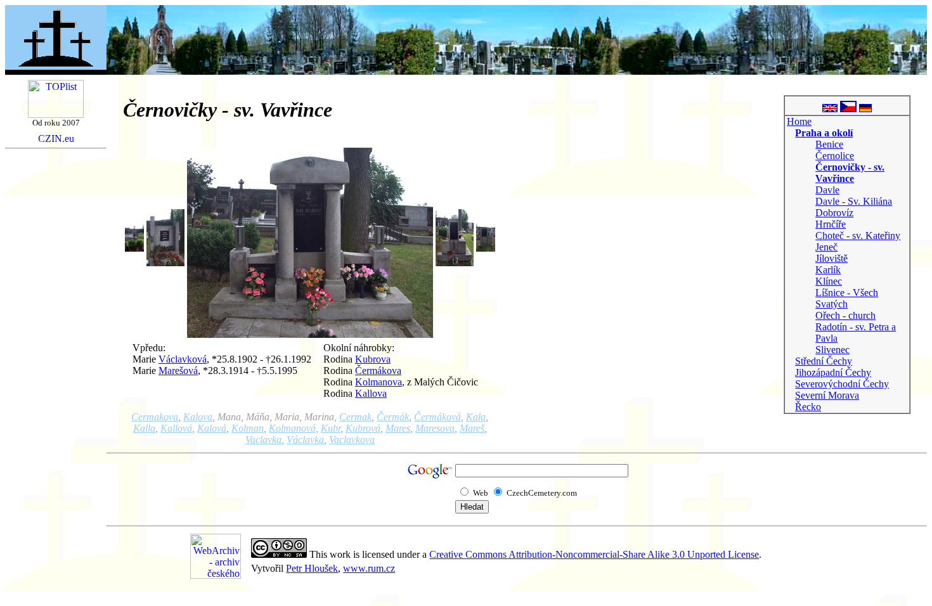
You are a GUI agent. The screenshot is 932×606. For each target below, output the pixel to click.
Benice (829, 144)
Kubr (330, 428)
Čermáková (437, 416)
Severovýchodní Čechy (842, 383)
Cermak (355, 416)
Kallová (176, 428)
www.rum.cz (369, 568)
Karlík (828, 269)
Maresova (435, 428)
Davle (827, 189)
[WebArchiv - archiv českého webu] (215, 575)
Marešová (178, 370)
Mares (397, 428)
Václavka (305, 439)
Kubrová (363, 428)
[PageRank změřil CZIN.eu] (55, 139)
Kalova (197, 416)
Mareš (472, 428)
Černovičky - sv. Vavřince (849, 173)
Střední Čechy (823, 361)
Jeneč (826, 247)
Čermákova (378, 370)
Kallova (371, 393)
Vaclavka (263, 439)
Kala (476, 416)
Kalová (211, 428)
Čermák (393, 416)
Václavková (183, 359)
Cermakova (154, 416)
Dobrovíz (834, 212)
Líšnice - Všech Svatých (846, 298)
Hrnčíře (830, 224)
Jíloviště (831, 258)
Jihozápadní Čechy (833, 372)
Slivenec (832, 349)
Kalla (144, 428)
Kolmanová (292, 428)
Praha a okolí (824, 132)
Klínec (828, 281)
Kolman (247, 428)
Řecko (808, 406)
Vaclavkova (352, 439)
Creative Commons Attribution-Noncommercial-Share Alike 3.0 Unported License (594, 554)
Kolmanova (378, 382)
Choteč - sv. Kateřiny (857, 235)
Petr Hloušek (312, 568)
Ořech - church (845, 315)
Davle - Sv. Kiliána (853, 201)
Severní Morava (827, 395)
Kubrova (373, 359)
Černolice (834, 155)
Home (799, 121)
